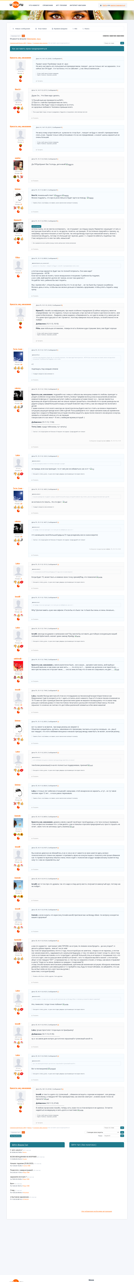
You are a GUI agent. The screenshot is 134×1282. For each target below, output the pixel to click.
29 (58, 1056)
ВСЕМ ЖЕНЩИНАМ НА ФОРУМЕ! (23, 1157)
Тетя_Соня (17, 349)
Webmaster (31, 39)
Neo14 (17, 89)
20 (58, 752)
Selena (17, 189)
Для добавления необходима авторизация (96, 1211)
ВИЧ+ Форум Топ (20, 1145)
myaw (25, 1159)
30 (62, 1089)
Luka (18, 455)
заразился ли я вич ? (18, 1177)
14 (58, 564)
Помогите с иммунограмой (21, 1170)
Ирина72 (17, 220)
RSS (76, 29)
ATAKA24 (25, 1199)
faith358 (17, 940)
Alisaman (26, 1192)
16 (58, 628)
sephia (17, 158)
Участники (42, 29)
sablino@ (17, 658)
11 (58, 456)
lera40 (17, 596)
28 (58, 1025)
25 (58, 910)
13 (58, 522)
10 (58, 389)
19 (58, 721)
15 (58, 597)
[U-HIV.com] (67, 15)
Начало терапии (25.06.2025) (21, 1163)
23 (58, 848)
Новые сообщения (22, 29)
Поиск (87, 29)
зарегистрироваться (117, 5)
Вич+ (12, 1183)
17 (58, 659)
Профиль (40, 81)
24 (58, 879)
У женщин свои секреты (40, 43)
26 (58, 941)
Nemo (25, 1152)
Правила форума (60, 29)
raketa (18, 388)
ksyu (39, 39)
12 (58, 489)
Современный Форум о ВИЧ (18, 43)
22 (58, 817)
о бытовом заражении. (19, 1197)
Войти (105, 5)
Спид (12, 1190)
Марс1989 (26, 1172)
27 (58, 992)
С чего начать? (16, 1150)
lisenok (18, 816)
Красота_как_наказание (20, 57)
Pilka (17, 257)
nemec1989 (26, 1166)
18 (58, 690)
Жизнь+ (29, 43)
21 (58, 786)
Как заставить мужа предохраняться (59, 43)
